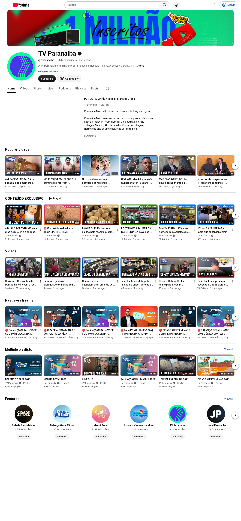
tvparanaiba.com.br (52, 71)
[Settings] (214, 5)
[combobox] (112, 5)
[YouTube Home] (21, 5)
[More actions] (40, 180)
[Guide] (6, 5)
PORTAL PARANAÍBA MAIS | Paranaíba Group (109, 98)
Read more (90, 136)
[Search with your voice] (176, 4)
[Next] (235, 165)
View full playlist (13, 387)
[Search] (164, 4)
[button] (90, 136)
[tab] (11, 88)
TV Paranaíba (11, 235)
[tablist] (120, 88)
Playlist (26, 383)
